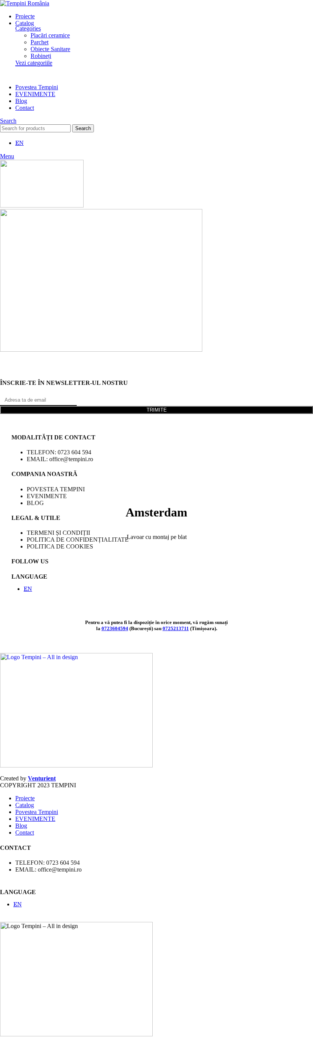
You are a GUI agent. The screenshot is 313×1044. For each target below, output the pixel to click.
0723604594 (115, 628)
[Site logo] (24, 3)
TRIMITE (157, 410)
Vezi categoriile (33, 63)
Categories (28, 28)
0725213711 (176, 628)
